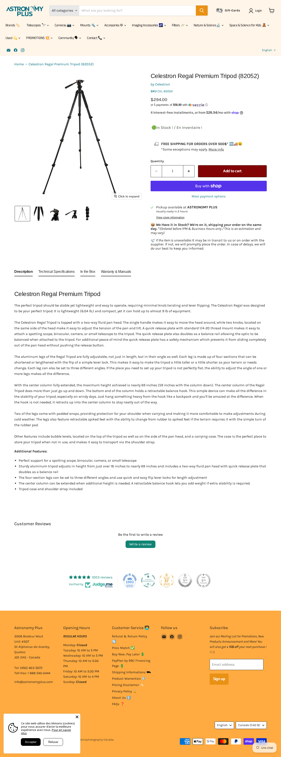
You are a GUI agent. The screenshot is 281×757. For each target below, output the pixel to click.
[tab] (23, 272)
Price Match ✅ (123, 648)
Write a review (140, 544)
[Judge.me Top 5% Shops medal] (185, 580)
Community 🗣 (68, 38)
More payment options (209, 196)
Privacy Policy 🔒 (124, 691)
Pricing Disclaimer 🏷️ (128, 685)
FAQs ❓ (118, 704)
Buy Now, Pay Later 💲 (128, 654)
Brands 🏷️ (12, 25)
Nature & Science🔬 (207, 25)
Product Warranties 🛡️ (129, 679)
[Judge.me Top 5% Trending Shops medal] (203, 580)
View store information (170, 217)
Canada (249, 725)
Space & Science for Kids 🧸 (248, 25)
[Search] (202, 10)
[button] (256, 10)
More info (216, 149)
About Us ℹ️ (121, 698)
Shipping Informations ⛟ (131, 672)
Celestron (162, 84)
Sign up (219, 679)
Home (19, 64)
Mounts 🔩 (88, 25)
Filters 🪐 (178, 25)
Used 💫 (11, 38)
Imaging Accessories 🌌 (148, 25)
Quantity (157, 161)
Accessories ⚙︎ (114, 25)
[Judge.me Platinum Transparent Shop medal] (148, 580)
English (267, 50)
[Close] (77, 717)
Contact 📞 (95, 38)
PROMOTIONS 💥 (38, 38)
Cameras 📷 (63, 25)
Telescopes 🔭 (37, 25)
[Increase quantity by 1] (189, 171)
